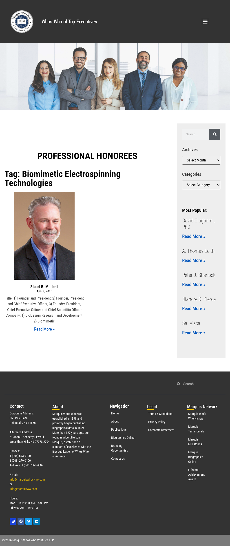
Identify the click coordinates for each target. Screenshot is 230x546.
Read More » (44, 329)
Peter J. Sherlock (198, 275)
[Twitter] (28, 521)
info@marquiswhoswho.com (27, 479)
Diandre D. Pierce (199, 299)
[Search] (214, 134)
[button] (205, 21)
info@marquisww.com (23, 489)
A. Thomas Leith (198, 251)
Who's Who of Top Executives (69, 22)
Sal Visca (191, 323)
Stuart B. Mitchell (44, 286)
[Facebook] (21, 521)
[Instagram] (13, 521)
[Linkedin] (36, 521)
